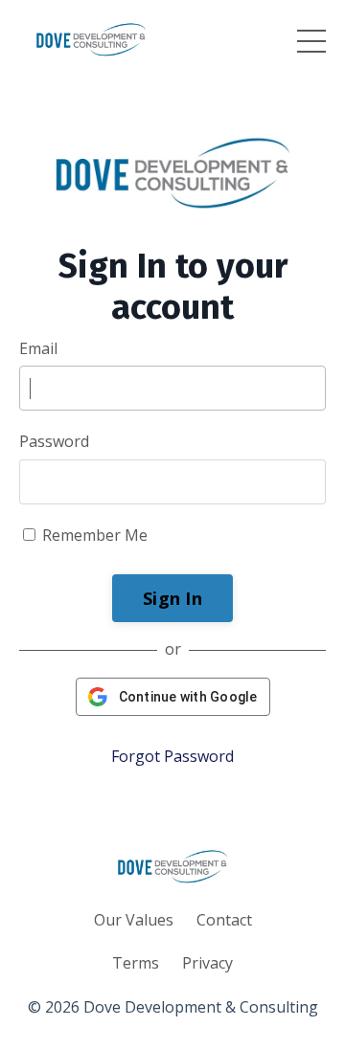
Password (54, 441)
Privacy (207, 962)
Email (38, 348)
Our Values (133, 919)
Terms (135, 962)
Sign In (172, 598)
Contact (224, 919)
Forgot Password (172, 756)
